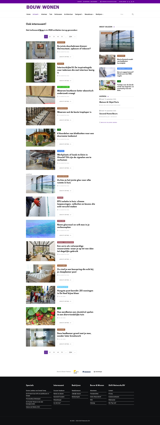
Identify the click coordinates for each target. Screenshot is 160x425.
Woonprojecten (62, 287)
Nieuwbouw (88, 14)
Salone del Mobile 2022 (33, 407)
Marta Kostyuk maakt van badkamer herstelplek (125, 61)
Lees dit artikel (64, 56)
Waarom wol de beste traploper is (74, 112)
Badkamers (61, 42)
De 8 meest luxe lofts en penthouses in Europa (37, 394)
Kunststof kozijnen (59, 397)
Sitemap (92, 403)
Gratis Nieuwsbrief (95, 397)
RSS (91, 400)
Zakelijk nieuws (76, 393)
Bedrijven (99, 14)
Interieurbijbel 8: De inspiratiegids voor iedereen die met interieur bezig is (75, 70)
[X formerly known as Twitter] (129, 2)
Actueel (35, 14)
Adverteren (86, 1)
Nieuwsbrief (93, 1)
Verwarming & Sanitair (125, 68)
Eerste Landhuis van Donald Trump (36, 390)
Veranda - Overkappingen (65, 242)
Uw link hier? (57, 403)
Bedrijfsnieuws (76, 390)
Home (28, 14)
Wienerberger (57, 400)
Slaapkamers (62, 265)
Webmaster (111, 400)
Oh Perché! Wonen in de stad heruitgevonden (34, 403)
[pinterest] (133, 2)
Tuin (50, 14)
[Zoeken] (133, 14)
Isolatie (60, 197)
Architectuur (68, 14)
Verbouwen (58, 14)
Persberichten (94, 393)
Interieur (44, 14)
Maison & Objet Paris (109, 102)
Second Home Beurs (108, 114)
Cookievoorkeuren (113, 397)
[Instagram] (131, 2)
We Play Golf (112, 403)
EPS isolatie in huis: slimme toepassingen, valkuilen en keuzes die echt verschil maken (76, 204)
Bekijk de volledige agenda (109, 122)
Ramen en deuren (59, 393)
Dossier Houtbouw (59, 390)
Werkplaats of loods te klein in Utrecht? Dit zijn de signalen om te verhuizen (74, 157)
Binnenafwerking (63, 176)
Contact (79, 1)
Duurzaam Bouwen (63, 87)
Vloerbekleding (62, 108)
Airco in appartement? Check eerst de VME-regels (125, 74)
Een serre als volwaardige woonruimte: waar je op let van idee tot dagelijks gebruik (75, 248)
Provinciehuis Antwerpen (33, 399)
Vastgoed (78, 14)
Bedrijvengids (76, 397)
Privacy (110, 393)
